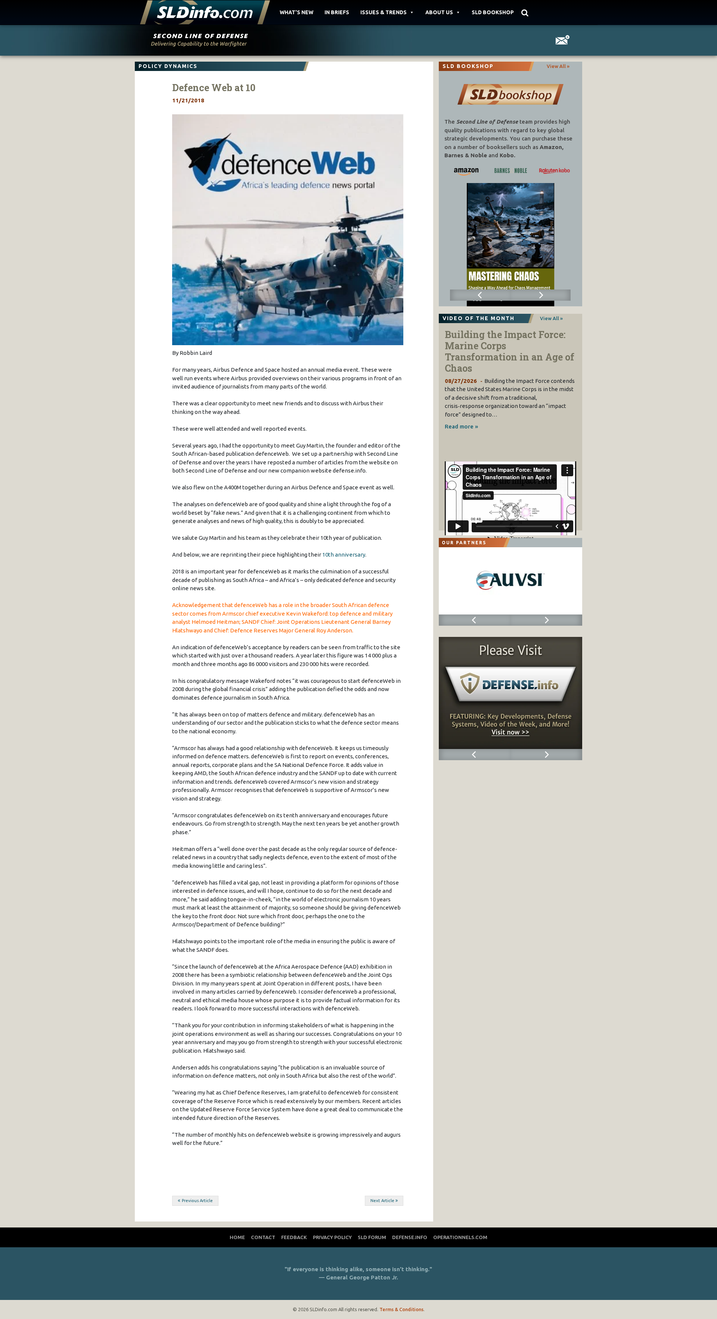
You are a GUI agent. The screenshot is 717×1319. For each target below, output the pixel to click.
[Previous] (480, 295)
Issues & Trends (383, 12)
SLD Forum (372, 1237)
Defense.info (409, 1237)
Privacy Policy (332, 1237)
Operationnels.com (460, 1237)
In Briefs (337, 12)
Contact (263, 1237)
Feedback (294, 1237)
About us (439, 12)
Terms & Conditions (401, 1309)
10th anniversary (343, 554)
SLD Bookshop (493, 12)
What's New (296, 12)
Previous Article (197, 1200)
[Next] (540, 295)
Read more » (461, 426)
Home (237, 1237)
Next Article (382, 1200)
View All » (558, 66)
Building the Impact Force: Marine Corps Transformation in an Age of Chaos (509, 351)
